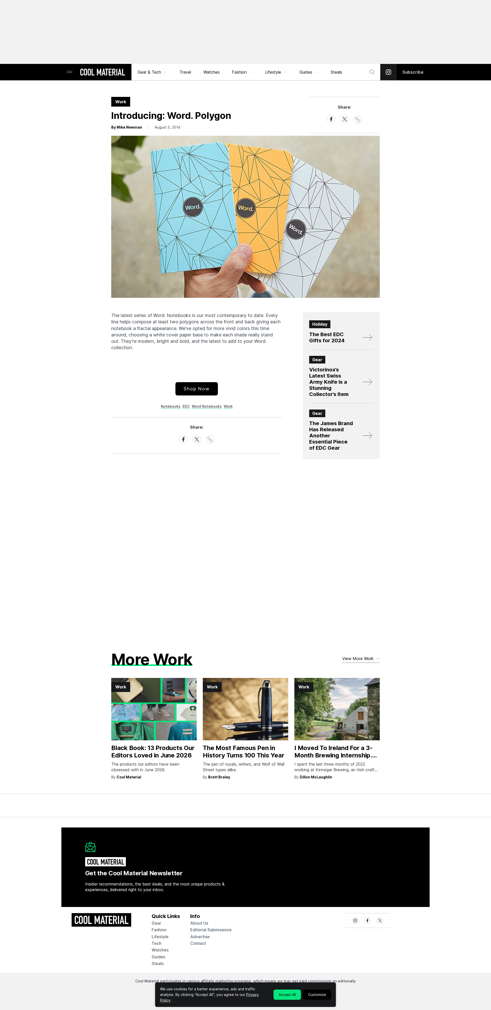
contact (198, 943)
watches (160, 949)
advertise (200, 936)
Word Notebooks (207, 406)
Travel (185, 72)
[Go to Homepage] (102, 72)
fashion (159, 929)
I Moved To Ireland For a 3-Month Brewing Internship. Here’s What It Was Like (333, 755)
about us (199, 923)
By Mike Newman (126, 127)
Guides (305, 72)
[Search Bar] (372, 72)
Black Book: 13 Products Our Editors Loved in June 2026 (153, 751)
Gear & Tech (149, 72)
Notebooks (171, 406)
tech (156, 943)
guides (158, 956)
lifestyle (160, 936)
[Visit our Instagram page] (388, 72)
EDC (186, 406)
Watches (211, 72)
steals (336, 72)
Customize (317, 994)
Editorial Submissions (210, 929)
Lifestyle (273, 72)
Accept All (287, 994)
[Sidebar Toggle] (69, 72)
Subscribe (413, 72)
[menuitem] (152, 72)
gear (156, 923)
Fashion (239, 72)
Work (228, 406)
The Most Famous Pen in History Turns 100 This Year (243, 751)
